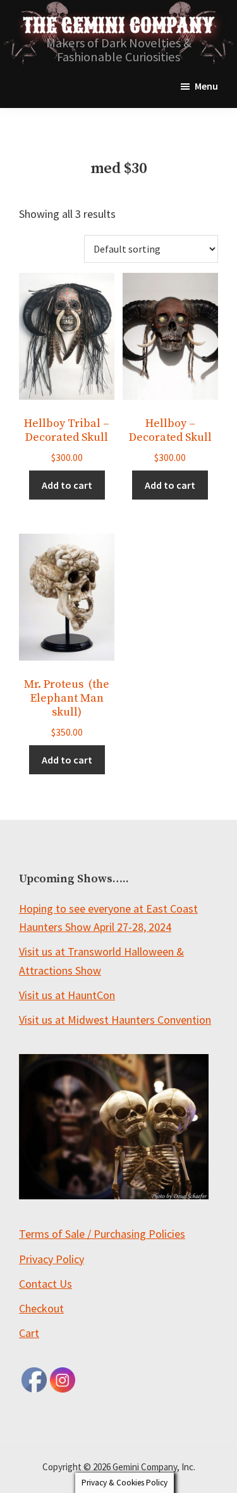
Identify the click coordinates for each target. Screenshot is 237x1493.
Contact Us (45, 1283)
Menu (206, 86)
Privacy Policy (51, 1259)
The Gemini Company (118, 25)
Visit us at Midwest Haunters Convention (115, 1019)
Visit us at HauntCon (67, 995)
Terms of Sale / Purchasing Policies (102, 1233)
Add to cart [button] (67, 485)
